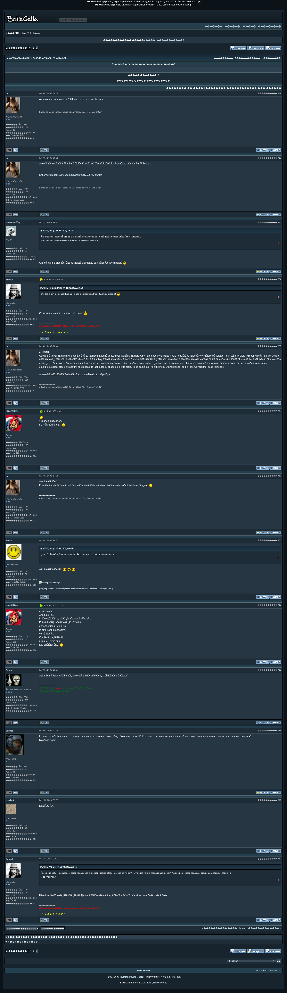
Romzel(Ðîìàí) (13, 222)
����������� (170, 40)
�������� (272, 58)
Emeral (9, 279)
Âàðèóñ (10, 800)
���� (150, 40)
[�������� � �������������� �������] (262, 150)
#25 (279, 346)
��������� (269, 26)
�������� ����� (222, 88)
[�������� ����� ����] (255, 47)
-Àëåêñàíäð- (12, 411)
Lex (8, 93)
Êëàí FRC (26, 33)
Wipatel (9, 731)
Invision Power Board (132, 977)
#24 (279, 279)
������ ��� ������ (261, 88)
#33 (279, 859)
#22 (279, 158)
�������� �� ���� (184, 88)
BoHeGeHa (159, 982)
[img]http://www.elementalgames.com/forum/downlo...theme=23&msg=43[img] (76, 589)
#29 (279, 605)
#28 (279, 540)
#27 (279, 476)
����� (249, 26)
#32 (279, 800)
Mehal (9, 540)
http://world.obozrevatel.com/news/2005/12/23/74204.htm (70, 175)
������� (213, 26)
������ (232, 26)
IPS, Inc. (176, 977)
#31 (279, 730)
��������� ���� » (264, 928)
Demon (9, 670)
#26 (279, 411)
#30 (279, 670)
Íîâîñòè (36, 33)
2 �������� (16, 47)
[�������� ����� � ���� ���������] (275, 150)
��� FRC (13, 33)
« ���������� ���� (219, 928)
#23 (279, 222)
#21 (279, 93)
